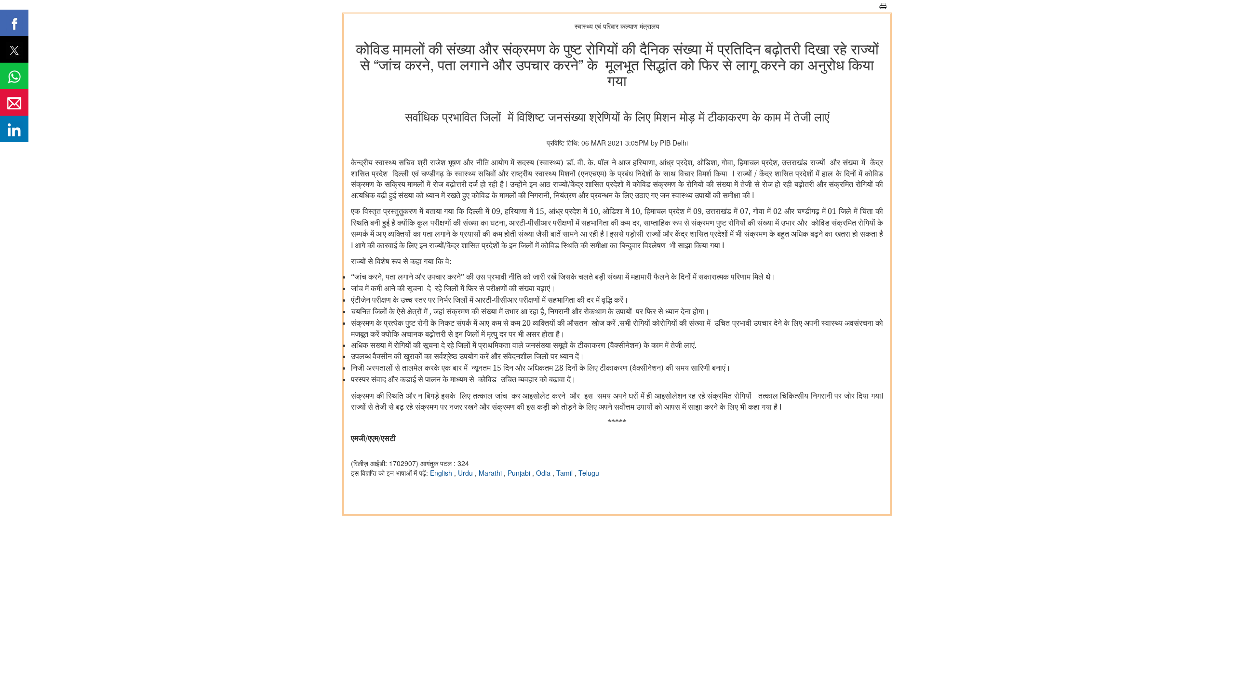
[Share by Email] (14, 102)
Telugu (588, 473)
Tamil (565, 473)
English (442, 473)
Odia (544, 473)
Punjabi (520, 473)
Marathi (491, 473)
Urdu (466, 473)
